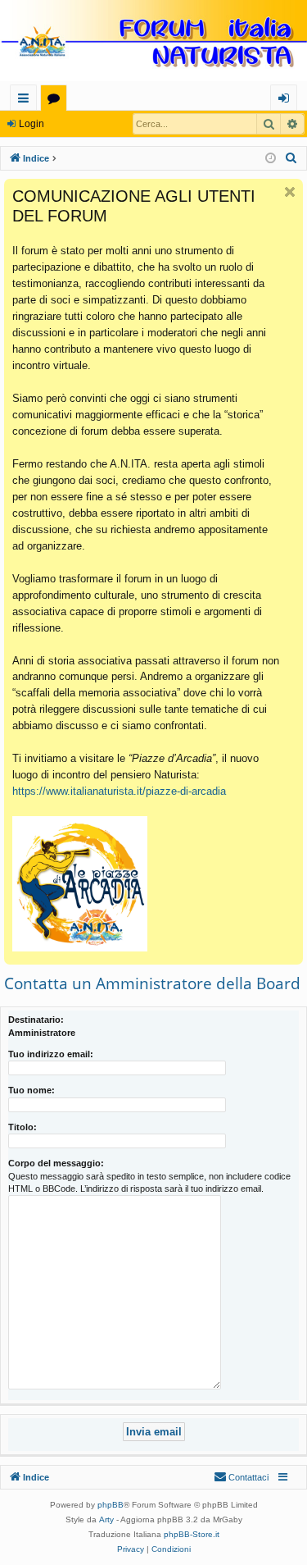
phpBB (110, 1504)
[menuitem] (291, 158)
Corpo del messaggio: (56, 1163)
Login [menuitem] (287, 100)
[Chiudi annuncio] (290, 192)
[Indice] (153, 42)
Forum (56, 100)
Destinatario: (36, 1019)
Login (31, 124)
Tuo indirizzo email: (50, 1054)
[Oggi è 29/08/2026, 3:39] (270, 158)
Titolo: (22, 1127)
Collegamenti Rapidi (26, 100)
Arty (106, 1519)
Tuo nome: (31, 1090)
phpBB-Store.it (191, 1534)
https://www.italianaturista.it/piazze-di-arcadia (119, 791)
